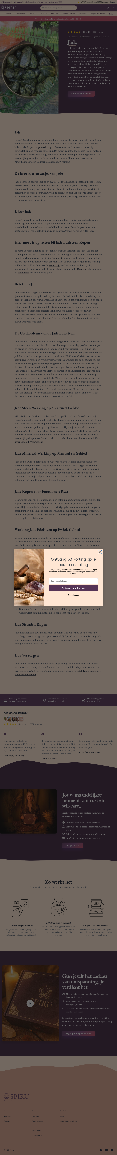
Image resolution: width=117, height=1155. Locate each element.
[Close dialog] (100, 552)
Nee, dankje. (73, 595)
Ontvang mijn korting (73, 588)
